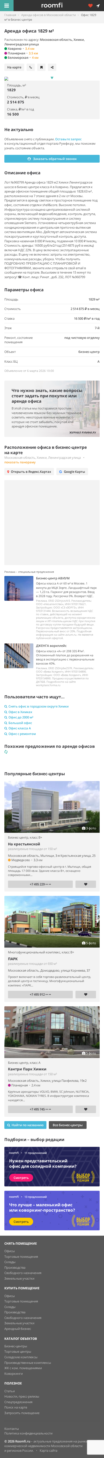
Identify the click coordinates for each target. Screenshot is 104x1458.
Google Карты (74, 471)
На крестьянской (24, 843)
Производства (14, 1267)
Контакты (11, 1428)
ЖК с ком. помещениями (23, 1368)
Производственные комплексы (27, 1362)
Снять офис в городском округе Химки (38, 706)
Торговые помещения (21, 1256)
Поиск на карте (15, 1407)
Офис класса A (19, 728)
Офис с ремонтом (22, 734)
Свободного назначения (22, 1273)
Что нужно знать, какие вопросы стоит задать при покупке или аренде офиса (47, 396)
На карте (14, 67)
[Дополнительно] (92, 5)
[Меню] (7, 5)
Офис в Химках (20, 712)
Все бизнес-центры (68, 1125)
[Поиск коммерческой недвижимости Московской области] (59, 5)
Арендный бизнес (17, 1328)
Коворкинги (13, 1373)
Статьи (9, 1391)
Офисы (9, 1251)
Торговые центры (17, 1351)
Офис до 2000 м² (20, 717)
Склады (9, 1262)
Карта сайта (48, 1450)
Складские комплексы (20, 1357)
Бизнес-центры (15, 1346)
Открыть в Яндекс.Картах (31, 471)
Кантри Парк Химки (27, 1068)
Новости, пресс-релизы (21, 1396)
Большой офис (20, 723)
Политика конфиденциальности (28, 1433)
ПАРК (13, 958)
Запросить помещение (21, 1413)
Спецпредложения (18, 1402)
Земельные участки (19, 1278)
